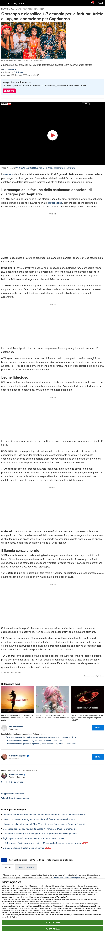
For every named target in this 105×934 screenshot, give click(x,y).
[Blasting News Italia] (15, 3)
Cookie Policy (11, 917)
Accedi (100, 3)
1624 (51, 888)
